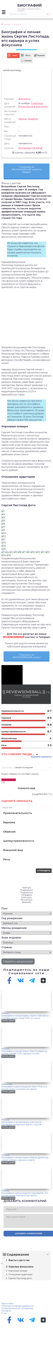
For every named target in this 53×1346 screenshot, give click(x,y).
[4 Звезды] (9, 152)
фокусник (24, 98)
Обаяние (9, 831)
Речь (6, 859)
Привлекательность (17, 813)
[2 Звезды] (5, 152)
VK (33, 148)
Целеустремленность (18, 840)
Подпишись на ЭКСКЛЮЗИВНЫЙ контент (26, 656)
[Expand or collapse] (47, 1254)
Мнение (41, 55)
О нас (4, 1313)
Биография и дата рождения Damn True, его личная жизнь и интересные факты (24, 1087)
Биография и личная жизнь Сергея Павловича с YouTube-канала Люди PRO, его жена (25, 1016)
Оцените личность (41, 757)
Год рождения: (12, 918)
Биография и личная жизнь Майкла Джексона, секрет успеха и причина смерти (25, 1158)
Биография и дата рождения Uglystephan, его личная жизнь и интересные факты (24, 1194)
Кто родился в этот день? (33, 106)
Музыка (5, 1048)
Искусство (6, 1084)
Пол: (4, 908)
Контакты (6, 1311)
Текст (14, 55)
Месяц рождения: (14, 928)
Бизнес (5, 1013)
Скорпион (37, 103)
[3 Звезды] (7, 152)
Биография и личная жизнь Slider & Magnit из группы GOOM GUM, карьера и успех (24, 1052)
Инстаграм (24, 148)
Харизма (9, 822)
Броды (22, 118)
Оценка (28, 61)
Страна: (6, 947)
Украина (33, 118)
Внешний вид (13, 850)
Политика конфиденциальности (17, 1306)
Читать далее (8, 1020)
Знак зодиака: (11, 937)
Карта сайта (7, 1303)
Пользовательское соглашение (17, 1308)
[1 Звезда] (4, 152)
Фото (28, 55)
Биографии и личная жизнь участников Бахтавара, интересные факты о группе (21, 1123)
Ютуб (39, 148)
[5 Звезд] (10, 152)
